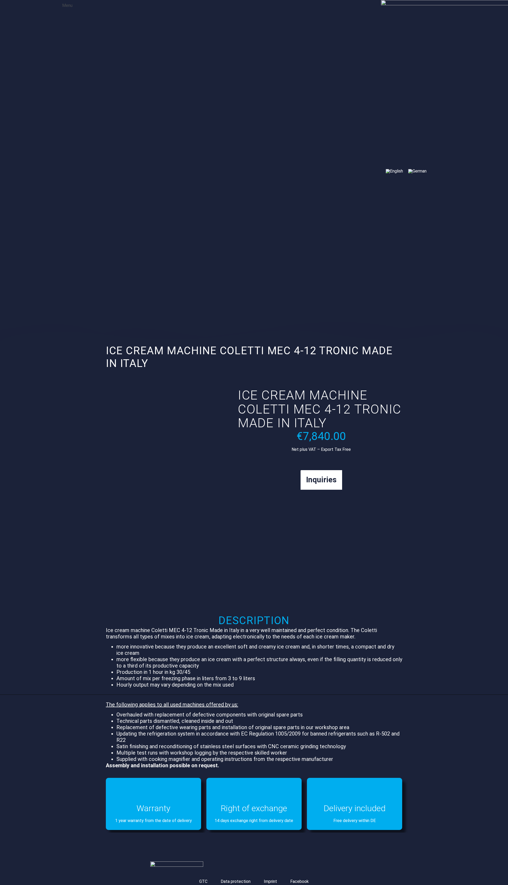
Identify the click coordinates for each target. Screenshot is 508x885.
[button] (63, 5)
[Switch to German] (417, 171)
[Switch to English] (394, 171)
